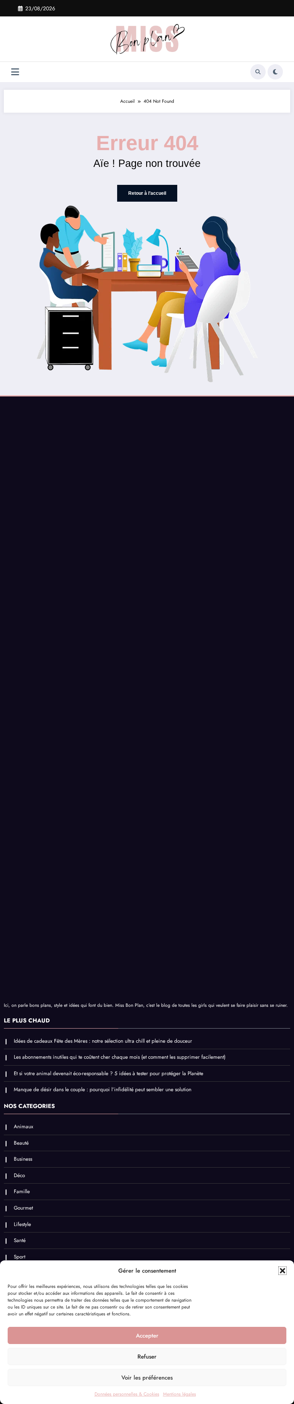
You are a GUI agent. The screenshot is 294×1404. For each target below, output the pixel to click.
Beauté (21, 1143)
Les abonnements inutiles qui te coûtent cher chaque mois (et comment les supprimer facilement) (119, 1057)
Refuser (147, 1356)
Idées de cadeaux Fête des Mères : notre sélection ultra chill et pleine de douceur (103, 1041)
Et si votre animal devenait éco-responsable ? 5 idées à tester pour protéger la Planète (108, 1073)
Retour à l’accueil (147, 193)
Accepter (147, 1335)
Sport (19, 1256)
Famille (22, 1191)
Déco (19, 1175)
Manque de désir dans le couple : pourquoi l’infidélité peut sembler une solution (102, 1089)
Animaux (23, 1126)
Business (23, 1159)
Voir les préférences (147, 1377)
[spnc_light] (275, 71)
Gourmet (23, 1208)
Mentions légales (179, 1394)
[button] (282, 1271)
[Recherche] (258, 72)
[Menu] (15, 72)
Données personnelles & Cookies (127, 1394)
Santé (20, 1240)
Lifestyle (22, 1224)
